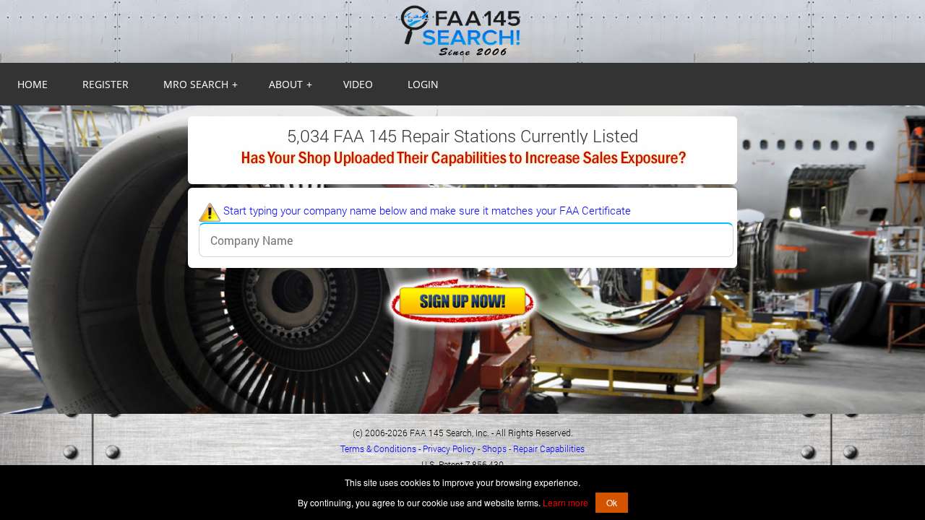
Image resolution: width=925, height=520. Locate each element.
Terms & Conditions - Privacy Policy (408, 448)
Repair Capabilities (549, 448)
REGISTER (105, 84)
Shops (494, 448)
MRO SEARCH (200, 84)
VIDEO (358, 84)
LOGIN (423, 84)
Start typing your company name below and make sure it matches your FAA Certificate (425, 210)
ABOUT (290, 84)
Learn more (565, 502)
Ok (611, 502)
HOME (32, 84)
